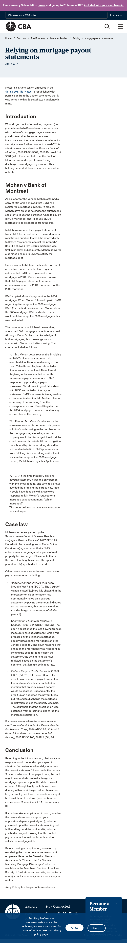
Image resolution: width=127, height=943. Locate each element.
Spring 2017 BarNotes (18, 91)
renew (41, 5)
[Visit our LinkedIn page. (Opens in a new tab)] (54, 912)
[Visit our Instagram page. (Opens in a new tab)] (72, 912)
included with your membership (104, 5)
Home (8, 38)
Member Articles (58, 38)
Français (116, 15)
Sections (21, 38)
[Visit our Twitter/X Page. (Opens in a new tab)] (60, 912)
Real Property (38, 38)
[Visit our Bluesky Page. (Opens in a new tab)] (66, 912)
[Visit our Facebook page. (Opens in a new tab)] (48, 912)
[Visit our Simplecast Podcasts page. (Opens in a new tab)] (76, 912)
